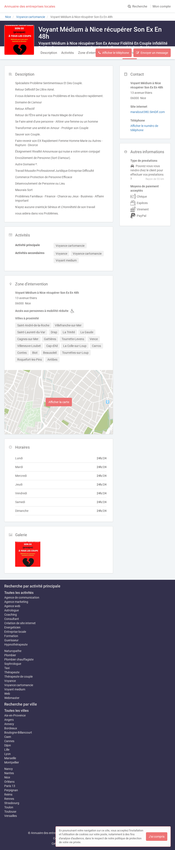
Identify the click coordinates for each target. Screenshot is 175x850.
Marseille (10, 758)
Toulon (8, 807)
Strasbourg (11, 803)
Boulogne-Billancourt (18, 732)
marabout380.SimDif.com (147, 112)
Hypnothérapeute (16, 644)
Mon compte (162, 6)
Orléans (9, 781)
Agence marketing (16, 601)
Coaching (10, 614)
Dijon (7, 745)
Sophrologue (12, 663)
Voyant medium (14, 689)
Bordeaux (10, 728)
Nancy (8, 769)
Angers (9, 719)
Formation (11, 636)
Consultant (11, 619)
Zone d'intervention (91, 53)
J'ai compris (157, 836)
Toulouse (10, 811)
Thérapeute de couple (18, 676)
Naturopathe (12, 651)
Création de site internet (20, 623)
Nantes (9, 773)
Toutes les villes (16, 711)
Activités (67, 53)
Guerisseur (11, 640)
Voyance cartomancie (18, 685)
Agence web (12, 606)
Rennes (9, 798)
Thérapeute (11, 672)
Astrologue (11, 610)
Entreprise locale (15, 631)
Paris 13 (9, 786)
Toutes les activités (19, 593)
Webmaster (11, 698)
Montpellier (11, 762)
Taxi (7, 668)
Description (49, 53)
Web (7, 693)
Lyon (7, 754)
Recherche (139, 6)
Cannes (9, 741)
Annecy (9, 724)
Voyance (10, 681)
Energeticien (12, 627)
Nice (7, 777)
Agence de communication (21, 597)
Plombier (10, 655)
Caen (7, 736)
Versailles (10, 816)
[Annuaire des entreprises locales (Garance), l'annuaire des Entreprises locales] (29, 6)
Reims (8, 794)
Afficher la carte (58, 402)
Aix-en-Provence (15, 715)
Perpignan (11, 790)
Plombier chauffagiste (19, 659)
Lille (6, 749)
